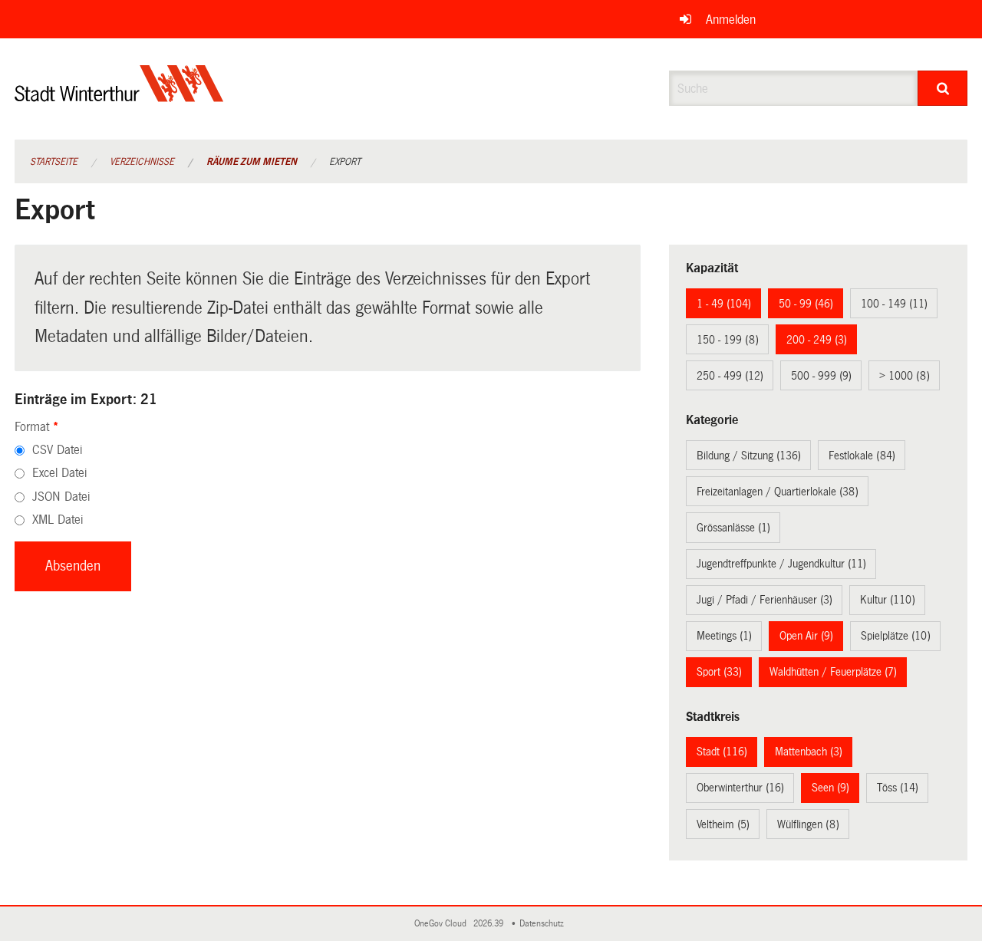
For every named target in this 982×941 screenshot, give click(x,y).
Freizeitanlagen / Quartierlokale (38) (777, 491)
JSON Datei (61, 496)
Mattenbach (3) (808, 751)
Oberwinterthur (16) (740, 787)
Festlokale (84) (862, 455)
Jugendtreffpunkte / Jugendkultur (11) (781, 564)
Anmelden (731, 19)
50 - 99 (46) (806, 304)
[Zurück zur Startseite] (119, 96)
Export (345, 161)
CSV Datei (57, 449)
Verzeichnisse (142, 161)
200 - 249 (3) (816, 340)
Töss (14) (897, 787)
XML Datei (57, 519)
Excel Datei (59, 472)
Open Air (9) (806, 636)
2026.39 (489, 924)
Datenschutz (543, 924)
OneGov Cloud (442, 924)
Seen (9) (830, 787)
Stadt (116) (722, 751)
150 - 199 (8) (728, 340)
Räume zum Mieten (251, 161)
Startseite (53, 161)
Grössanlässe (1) (733, 527)
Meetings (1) (724, 636)
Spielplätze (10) (896, 636)
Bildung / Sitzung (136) (749, 455)
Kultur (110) (887, 600)
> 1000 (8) (904, 376)
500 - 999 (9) (821, 376)
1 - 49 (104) (724, 304)
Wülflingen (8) (808, 824)
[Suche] (942, 88)
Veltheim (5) (723, 824)
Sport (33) (719, 672)
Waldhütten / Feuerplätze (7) (833, 672)
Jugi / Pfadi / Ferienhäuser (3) (764, 600)
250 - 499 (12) (730, 376)
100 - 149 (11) (894, 304)
